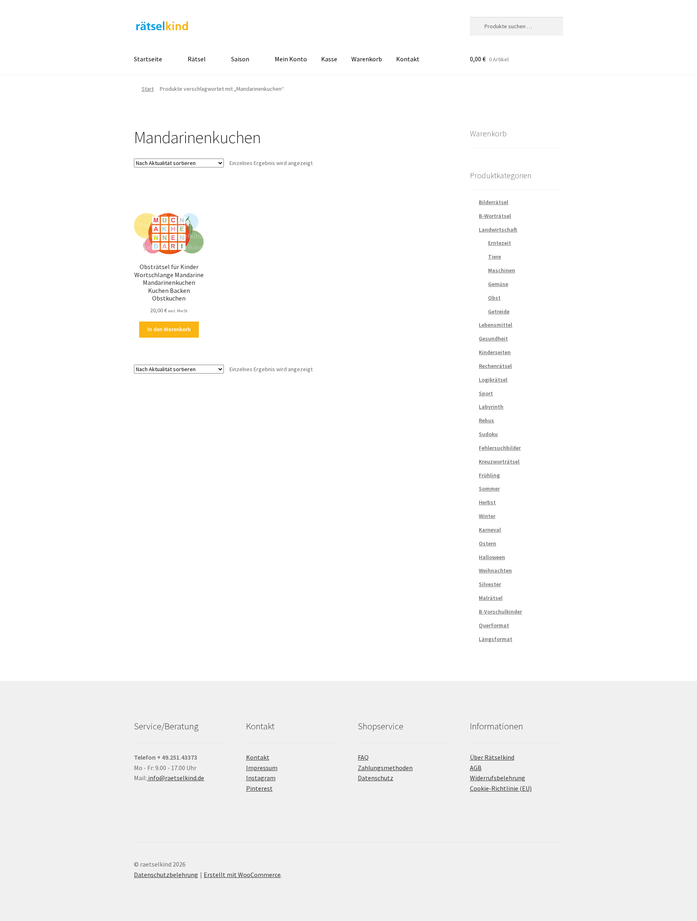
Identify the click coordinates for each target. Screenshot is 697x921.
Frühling (489, 475)
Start (148, 88)
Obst (494, 297)
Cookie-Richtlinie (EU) (501, 788)
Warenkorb (366, 59)
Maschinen (501, 270)
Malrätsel (491, 597)
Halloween (492, 557)
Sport (486, 393)
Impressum (262, 768)
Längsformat (495, 639)
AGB (476, 768)
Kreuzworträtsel (499, 461)
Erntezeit (499, 242)
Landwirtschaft (498, 229)
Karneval (490, 529)
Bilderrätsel (493, 202)
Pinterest (259, 788)
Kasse (329, 59)
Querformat (494, 625)
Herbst (487, 502)
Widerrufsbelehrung (497, 778)
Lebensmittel (495, 324)
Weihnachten (495, 570)
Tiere (494, 256)
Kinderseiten (495, 352)
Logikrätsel (493, 379)
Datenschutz (375, 778)
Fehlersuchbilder (500, 447)
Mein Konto (291, 59)
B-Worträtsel (495, 215)
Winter (487, 516)
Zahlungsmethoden (385, 768)
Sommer (489, 488)
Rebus (486, 420)
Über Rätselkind (492, 757)
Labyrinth (491, 406)
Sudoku (488, 434)
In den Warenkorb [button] (169, 329)
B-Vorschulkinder (500, 611)
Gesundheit (493, 338)
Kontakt (407, 59)
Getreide (498, 311)
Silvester (490, 584)
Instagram (260, 778)
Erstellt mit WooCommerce (242, 875)
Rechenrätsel (495, 366)
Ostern (487, 543)
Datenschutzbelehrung (166, 875)
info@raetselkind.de (175, 778)
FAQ (363, 757)
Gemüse (498, 284)
